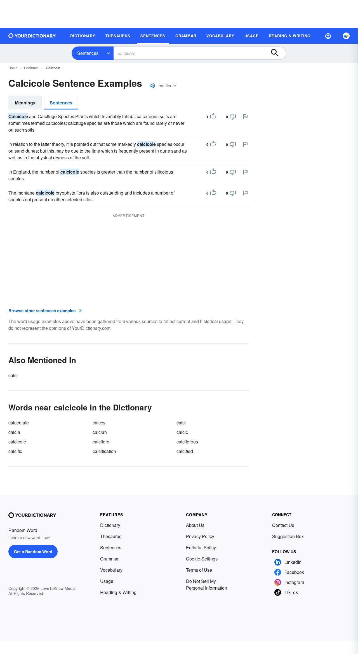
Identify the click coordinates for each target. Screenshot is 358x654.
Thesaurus (110, 536)
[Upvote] (213, 116)
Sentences (87, 53)
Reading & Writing (118, 592)
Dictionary (110, 525)
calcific (15, 451)
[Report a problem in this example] (245, 116)
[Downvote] (232, 116)
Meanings (25, 102)
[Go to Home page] (32, 35)
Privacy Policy (200, 536)
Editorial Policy (201, 547)
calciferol (101, 441)
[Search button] (277, 53)
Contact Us (283, 525)
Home (13, 67)
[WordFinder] (346, 35)
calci (181, 422)
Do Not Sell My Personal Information (206, 584)
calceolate (18, 422)
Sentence (31, 67)
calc (12, 375)
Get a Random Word (33, 551)
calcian (100, 432)
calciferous (187, 441)
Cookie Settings (202, 558)
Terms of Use (199, 570)
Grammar (109, 558)
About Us (195, 525)
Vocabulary (111, 570)
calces (99, 422)
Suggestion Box (288, 536)
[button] (328, 36)
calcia (14, 432)
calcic (182, 432)
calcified (184, 451)
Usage (106, 581)
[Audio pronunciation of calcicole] (152, 85)
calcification (104, 451)
